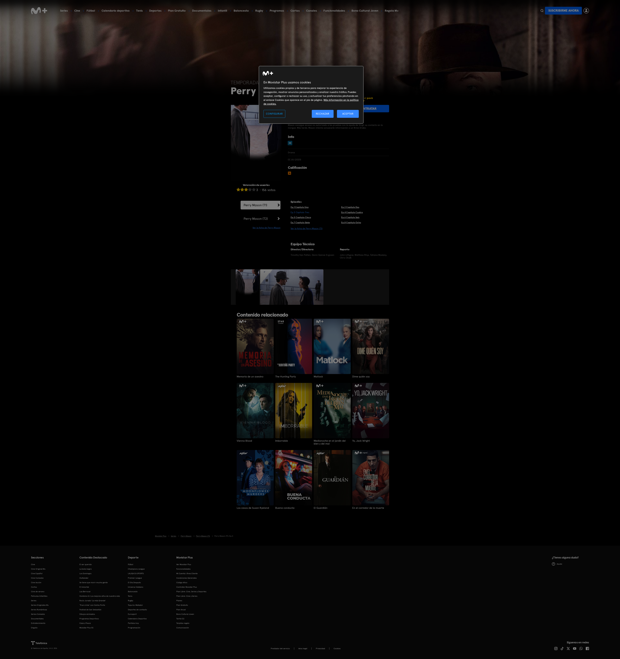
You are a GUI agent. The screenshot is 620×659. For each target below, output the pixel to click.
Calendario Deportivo (137, 619)
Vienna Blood (244, 440)
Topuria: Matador (135, 605)
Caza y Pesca (85, 623)
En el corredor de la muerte (368, 508)
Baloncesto (241, 10)
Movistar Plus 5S (86, 628)
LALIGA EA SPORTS (136, 573)
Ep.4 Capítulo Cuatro (352, 212)
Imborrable (281, 440)
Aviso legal (302, 648)
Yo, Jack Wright (361, 440)
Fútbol (91, 10)
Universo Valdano (135, 587)
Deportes (155, 10)
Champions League (136, 569)
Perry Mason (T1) (255, 205)
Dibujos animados (87, 614)
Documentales (201, 10)
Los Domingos (85, 573)
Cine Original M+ (38, 569)
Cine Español (36, 573)
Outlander (83, 578)
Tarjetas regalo (182, 623)
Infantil (222, 10)
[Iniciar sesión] (586, 10)
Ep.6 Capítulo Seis (350, 217)
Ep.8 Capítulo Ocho (351, 222)
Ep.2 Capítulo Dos (350, 207)
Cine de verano (37, 591)
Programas (277, 10)
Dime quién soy (361, 376)
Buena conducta (284, 508)
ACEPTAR (348, 113)
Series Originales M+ (40, 605)
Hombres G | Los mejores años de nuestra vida (99, 596)
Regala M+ (392, 10)
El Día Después (134, 582)
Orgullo (34, 628)
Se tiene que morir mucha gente (93, 582)
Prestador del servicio (280, 648)
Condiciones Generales (186, 578)
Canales (311, 10)
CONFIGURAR (274, 113)
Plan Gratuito (177, 10)
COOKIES (337, 648)
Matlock (318, 376)
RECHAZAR (322, 113)
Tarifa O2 (180, 619)
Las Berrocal (84, 591)
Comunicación (182, 628)
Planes (179, 600)
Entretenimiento (38, 623)
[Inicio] (39, 10)
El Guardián (320, 508)
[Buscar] (542, 10)
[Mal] (242, 189)
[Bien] (250, 189)
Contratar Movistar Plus (186, 587)
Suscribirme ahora (563, 10)
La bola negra (85, 569)
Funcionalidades (334, 10)
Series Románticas (39, 609)
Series (64, 10)
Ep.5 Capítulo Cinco (301, 217)
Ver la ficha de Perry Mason (266, 227)
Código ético (181, 582)
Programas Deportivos (89, 619)
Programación (134, 628)
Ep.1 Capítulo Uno (300, 207)
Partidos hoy (133, 623)
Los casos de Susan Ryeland (253, 508)
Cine (77, 10)
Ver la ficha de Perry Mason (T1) (306, 228)
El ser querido (85, 564)
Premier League (135, 578)
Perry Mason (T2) (256, 219)
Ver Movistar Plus (183, 564)
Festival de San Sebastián (90, 609)
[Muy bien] (254, 189)
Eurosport (132, 614)
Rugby (259, 10)
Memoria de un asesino (250, 376)
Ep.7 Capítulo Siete (300, 222)
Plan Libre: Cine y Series (186, 596)
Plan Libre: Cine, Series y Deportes (191, 591)
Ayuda (559, 564)
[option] (248, 287)
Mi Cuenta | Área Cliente (187, 573)
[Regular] (246, 189)
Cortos (295, 10)
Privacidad (320, 648)
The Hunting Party (285, 376)
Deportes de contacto (137, 609)
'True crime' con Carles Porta (92, 605)
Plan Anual (181, 609)
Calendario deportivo (116, 10)
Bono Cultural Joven (364, 10)
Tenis (139, 10)
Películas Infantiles (39, 596)
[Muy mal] (238, 189)
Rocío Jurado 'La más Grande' (92, 600)
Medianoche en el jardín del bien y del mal (330, 442)
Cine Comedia (37, 578)
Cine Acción (36, 582)
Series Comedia (38, 614)
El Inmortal (84, 587)
